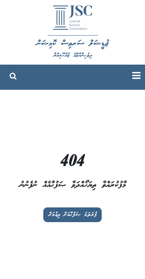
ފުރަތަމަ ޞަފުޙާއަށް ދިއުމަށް (72, 214)
